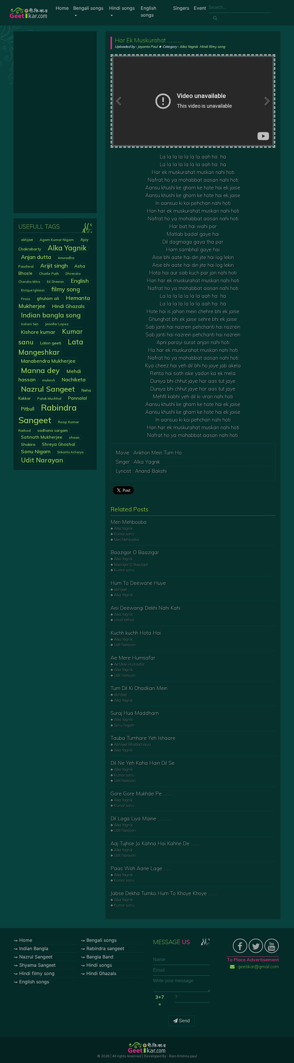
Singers (181, 8)
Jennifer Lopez (57, 324)
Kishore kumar (38, 332)
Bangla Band (99, 957)
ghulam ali (48, 298)
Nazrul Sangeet (48, 388)
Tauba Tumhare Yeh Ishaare (143, 738)
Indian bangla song (51, 315)
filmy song (65, 289)
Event (200, 8)
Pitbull (27, 409)
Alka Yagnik (67, 248)
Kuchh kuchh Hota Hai (136, 632)
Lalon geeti (50, 343)
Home (62, 8)
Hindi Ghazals (68, 306)
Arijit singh (54, 265)
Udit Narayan (42, 460)
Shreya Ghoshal (58, 444)
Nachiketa (74, 379)
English (80, 280)
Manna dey (40, 370)
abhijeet (27, 240)
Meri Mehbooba (129, 522)
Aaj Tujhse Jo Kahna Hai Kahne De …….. (155, 843)
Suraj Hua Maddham (135, 713)
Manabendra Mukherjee (48, 361)
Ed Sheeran (55, 282)
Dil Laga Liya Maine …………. (141, 818)
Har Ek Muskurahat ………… (148, 40)
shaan (74, 437)
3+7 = (159, 1000)
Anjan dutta (36, 257)
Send (184, 1020)
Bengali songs (88, 8)
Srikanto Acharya (70, 452)
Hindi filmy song (212, 46)
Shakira (28, 444)
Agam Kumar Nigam (57, 240)
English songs (148, 11)
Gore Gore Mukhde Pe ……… (142, 793)
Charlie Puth (49, 273)
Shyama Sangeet (37, 965)
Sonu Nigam (36, 451)
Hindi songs (122, 8)
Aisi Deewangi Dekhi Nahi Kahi (145, 608)
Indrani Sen (29, 324)
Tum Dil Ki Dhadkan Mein (139, 688)
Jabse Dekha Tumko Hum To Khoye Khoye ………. (164, 893)
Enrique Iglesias (33, 290)
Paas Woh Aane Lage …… (140, 868)
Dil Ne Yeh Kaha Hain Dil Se (143, 763)
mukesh (48, 380)
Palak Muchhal (49, 398)
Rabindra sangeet (105, 948)
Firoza (25, 299)
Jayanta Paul (148, 46)
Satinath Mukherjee (41, 437)
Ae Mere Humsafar (133, 657)
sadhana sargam (52, 430)
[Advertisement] (55, 122)
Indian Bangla (33, 948)
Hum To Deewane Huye (138, 583)
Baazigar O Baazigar (135, 552)
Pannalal (77, 398)
